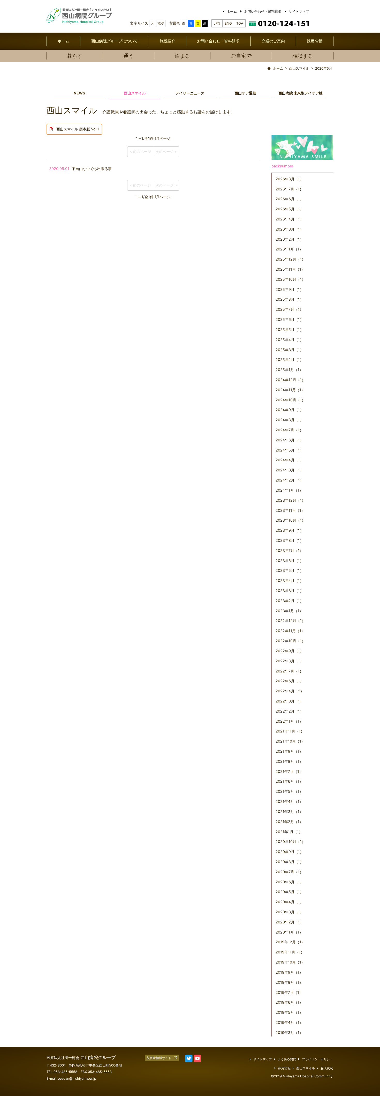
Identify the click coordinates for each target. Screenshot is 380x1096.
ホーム (232, 11)
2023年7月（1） (289, 550)
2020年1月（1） (289, 932)
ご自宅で (241, 56)
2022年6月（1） (289, 681)
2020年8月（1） (289, 862)
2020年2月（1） (289, 922)
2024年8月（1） (289, 420)
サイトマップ (299, 11)
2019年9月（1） (289, 972)
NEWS (79, 93)
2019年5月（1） (289, 1012)
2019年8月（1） (289, 982)
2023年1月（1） (289, 611)
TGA (239, 23)
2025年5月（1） (289, 329)
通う (128, 56)
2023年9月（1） (289, 530)
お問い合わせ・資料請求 (262, 11)
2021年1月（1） (289, 832)
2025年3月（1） (289, 349)
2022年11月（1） (290, 630)
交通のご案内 (273, 41)
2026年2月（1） (289, 239)
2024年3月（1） (289, 470)
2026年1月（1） (289, 249)
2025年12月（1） (290, 259)
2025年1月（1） (289, 369)
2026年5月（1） (289, 209)
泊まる (182, 56)
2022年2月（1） (289, 711)
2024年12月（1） (290, 379)
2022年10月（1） (290, 641)
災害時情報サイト (159, 1058)
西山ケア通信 (245, 93)
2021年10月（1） (290, 741)
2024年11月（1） (290, 390)
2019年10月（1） (290, 962)
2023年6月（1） (289, 560)
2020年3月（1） (289, 912)
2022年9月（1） (289, 651)
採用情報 (314, 41)
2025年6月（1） (289, 319)
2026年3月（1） (289, 229)
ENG (228, 23)
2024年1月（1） (289, 490)
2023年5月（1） (289, 570)
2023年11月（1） (290, 510)
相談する (302, 56)
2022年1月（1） (289, 721)
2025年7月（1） (289, 309)
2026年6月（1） (289, 199)
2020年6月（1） (289, 882)
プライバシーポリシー (317, 1059)
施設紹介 (167, 41)
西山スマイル (135, 93)
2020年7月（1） (289, 872)
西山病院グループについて (114, 41)
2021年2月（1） (289, 821)
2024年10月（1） (290, 400)
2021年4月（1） (289, 801)
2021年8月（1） (289, 761)
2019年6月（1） (289, 1002)
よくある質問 (287, 1059)
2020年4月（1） (289, 902)
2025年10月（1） (290, 279)
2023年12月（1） (290, 500)
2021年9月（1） (289, 751)
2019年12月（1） (290, 942)
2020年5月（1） (289, 892)
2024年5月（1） (289, 450)
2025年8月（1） (289, 299)
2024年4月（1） (289, 460)
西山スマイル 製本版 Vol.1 (76, 129)
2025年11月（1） (290, 269)
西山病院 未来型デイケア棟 (300, 93)
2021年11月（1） (290, 731)
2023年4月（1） (289, 580)
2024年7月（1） (289, 430)
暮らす (74, 56)
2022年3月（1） (289, 701)
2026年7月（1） (289, 189)
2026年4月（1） (289, 219)
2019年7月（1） (289, 992)
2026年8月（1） (289, 179)
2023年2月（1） (289, 600)
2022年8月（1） (289, 661)
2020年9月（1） (289, 851)
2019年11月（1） (290, 952)
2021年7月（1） (289, 771)
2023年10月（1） (290, 520)
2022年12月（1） (290, 620)
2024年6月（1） (289, 440)
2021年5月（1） (289, 791)
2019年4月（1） (289, 1022)
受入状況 (327, 1068)
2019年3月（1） (289, 1032)
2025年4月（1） (289, 339)
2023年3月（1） (289, 590)
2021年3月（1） (289, 811)
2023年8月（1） (289, 540)
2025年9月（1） (289, 289)
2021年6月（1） (289, 781)
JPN (217, 23)
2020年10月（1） (290, 841)
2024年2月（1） (289, 480)
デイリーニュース (190, 93)
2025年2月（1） (289, 359)
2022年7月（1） (289, 671)
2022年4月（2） (290, 691)
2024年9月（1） (289, 410)
